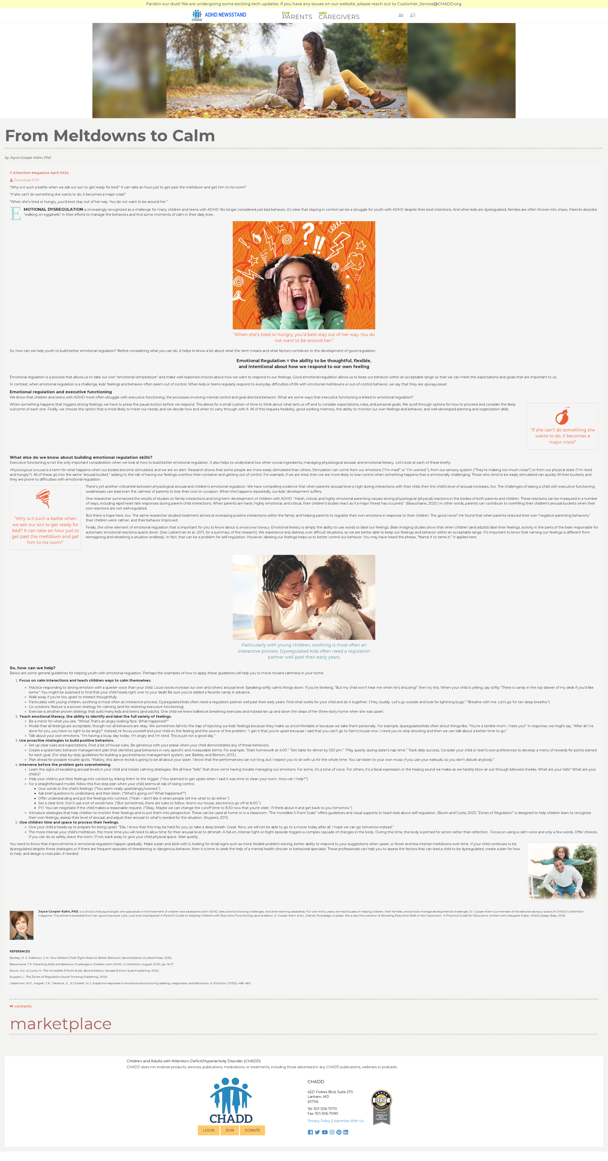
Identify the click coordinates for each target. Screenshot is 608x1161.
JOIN (229, 1130)
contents (22, 1006)
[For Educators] (412, 15)
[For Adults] (401, 15)
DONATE (252, 1130)
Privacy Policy (319, 1121)
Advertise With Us (349, 1121)
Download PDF (26, 180)
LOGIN (208, 1130)
